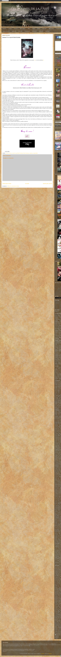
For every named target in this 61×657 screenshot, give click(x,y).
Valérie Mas (56, 624)
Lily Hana (57, 515)
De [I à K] (20, 31)
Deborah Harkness (58, 426)
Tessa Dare (57, 618)
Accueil (10, 28)
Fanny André (57, 445)
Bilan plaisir (51, 28)
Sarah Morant (57, 593)
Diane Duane (57, 428)
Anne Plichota (57, 390)
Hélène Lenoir (57, 461)
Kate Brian (56, 494)
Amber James (58, 379)
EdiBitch (56, 320)
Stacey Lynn (57, 605)
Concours (16, 28)
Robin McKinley (57, 582)
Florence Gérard (57, 447)
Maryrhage (57, 543)
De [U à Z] (47, 31)
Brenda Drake (57, 401)
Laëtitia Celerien (57, 510)
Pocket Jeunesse (26, 153)
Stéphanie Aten (57, 608)
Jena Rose (59, 475)
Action (7, 153)
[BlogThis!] (6, 151)
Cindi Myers (58, 418)
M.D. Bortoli (57, 528)
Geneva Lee (57, 454)
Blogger (50, 653)
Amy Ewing (57, 381)
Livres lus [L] (27, 31)
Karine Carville (57, 492)
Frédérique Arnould (58, 449)
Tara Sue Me (57, 616)
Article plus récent (6, 183)
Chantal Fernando (58, 412)
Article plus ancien (47, 183)
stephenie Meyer (58, 633)
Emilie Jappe (57, 434)
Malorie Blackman (58, 531)
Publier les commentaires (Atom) (13, 186)
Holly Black (59, 460)
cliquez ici (57, 311)
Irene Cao (57, 462)
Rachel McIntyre (57, 576)
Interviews (44, 28)
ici (43, 60)
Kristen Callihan (57, 503)
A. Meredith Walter (58, 367)
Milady (56, 350)
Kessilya (56, 500)
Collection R (58, 319)
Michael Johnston (58, 552)
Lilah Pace (59, 514)
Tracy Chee (58, 623)
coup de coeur (14, 153)
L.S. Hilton (59, 504)
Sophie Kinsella (57, 604)
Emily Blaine (57, 435)
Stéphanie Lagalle (58, 609)
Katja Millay (57, 497)
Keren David (57, 499)
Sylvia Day (57, 612)
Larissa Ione (57, 505)
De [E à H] (14, 31)
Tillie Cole (58, 621)
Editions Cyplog (58, 325)
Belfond (56, 315)
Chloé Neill (57, 414)
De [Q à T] (41, 31)
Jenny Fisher (57, 478)
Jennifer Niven (57, 477)
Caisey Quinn (57, 404)
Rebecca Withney (57, 579)
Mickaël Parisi (57, 554)
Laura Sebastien (57, 506)
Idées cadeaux (22, 28)
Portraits (4, 28)
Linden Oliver (57, 516)
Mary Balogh (58, 542)
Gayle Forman (57, 453)
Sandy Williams (57, 590)
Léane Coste (57, 526)
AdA (56, 314)
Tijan (55, 621)
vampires (31, 153)
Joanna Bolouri (57, 480)
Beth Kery (56, 400)
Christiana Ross (57, 415)
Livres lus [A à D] (6, 31)
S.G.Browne (59, 586)
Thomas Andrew (58, 620)
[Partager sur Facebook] (8, 151)
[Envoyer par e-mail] (5, 151)
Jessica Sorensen (58, 479)
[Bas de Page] (60, 656)
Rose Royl (59, 584)
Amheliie (57, 380)
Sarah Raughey (57, 594)
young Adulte (35, 153)
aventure (10, 153)
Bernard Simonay (57, 399)
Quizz (34, 28)
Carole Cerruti (57, 406)
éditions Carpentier (57, 361)
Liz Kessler (58, 519)
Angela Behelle (58, 386)
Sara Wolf (56, 591)
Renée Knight (57, 580)
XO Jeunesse (57, 358)
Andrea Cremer (57, 384)
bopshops (42, 653)
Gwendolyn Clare (58, 457)
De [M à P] (34, 31)
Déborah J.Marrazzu (58, 429)
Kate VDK (58, 495)
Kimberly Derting (57, 501)
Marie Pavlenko (20, 153)
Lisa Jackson (57, 517)
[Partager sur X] (7, 151)
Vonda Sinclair (57, 629)
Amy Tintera (59, 382)
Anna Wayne (57, 389)
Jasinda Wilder (57, 472)
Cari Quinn (57, 405)
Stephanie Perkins (57, 606)
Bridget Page (57, 402)
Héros (29, 28)
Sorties (38, 28)
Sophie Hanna (57, 603)
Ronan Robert (57, 583)
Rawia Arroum (57, 578)
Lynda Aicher (59, 525)
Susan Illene (57, 610)
